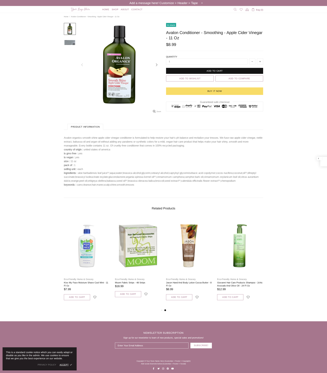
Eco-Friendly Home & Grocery (79, 279)
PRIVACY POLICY (47, 364)
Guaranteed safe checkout (214, 102)
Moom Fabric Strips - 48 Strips (130, 282)
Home (66, 17)
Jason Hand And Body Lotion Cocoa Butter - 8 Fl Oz (189, 284)
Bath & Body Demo (81, 9)
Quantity (171, 56)
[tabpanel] (189, 262)
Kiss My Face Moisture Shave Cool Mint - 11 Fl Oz (86, 284)
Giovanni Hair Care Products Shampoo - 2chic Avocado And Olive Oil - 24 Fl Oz (240, 284)
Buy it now (214, 91)
